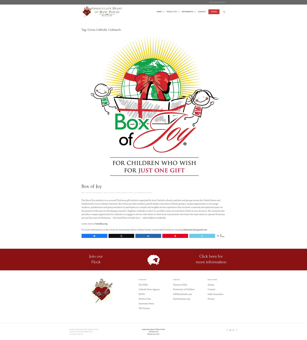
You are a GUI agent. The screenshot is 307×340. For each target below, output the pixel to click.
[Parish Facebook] (227, 329)
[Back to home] (102, 12)
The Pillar (143, 284)
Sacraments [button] (187, 11)
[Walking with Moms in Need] (236, 329)
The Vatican (144, 308)
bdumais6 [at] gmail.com (195, 229)
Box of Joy (92, 186)
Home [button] (159, 11)
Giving (211, 284)
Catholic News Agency (149, 289)
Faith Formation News (143, 193)
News (119, 193)
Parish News (127, 193)
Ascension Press (146, 303)
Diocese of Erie (180, 284)
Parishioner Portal (217, 2)
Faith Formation (215, 294)
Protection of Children (184, 289)
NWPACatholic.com (182, 294)
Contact (202, 11)
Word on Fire (145, 298)
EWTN (142, 294)
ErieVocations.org (181, 298)
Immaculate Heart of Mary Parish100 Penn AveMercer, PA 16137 (153, 331)
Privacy (211, 298)
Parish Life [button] (172, 11)
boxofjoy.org (101, 223)
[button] (224, 12)
